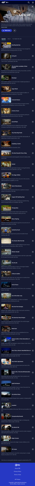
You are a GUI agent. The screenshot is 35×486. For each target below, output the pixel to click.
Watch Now (7, 30)
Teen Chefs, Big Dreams (17, 361)
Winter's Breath (15, 251)
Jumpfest (14, 405)
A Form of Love (15, 111)
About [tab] (9, 39)
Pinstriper (14, 78)
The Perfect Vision (16, 394)
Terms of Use (17, 474)
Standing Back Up (16, 45)
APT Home (17, 479)
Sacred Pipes (15, 121)
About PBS (17, 468)
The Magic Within (16, 175)
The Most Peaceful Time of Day (19, 153)
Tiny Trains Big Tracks (17, 132)
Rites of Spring (15, 219)
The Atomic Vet (15, 427)
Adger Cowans (15, 438)
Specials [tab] (4, 39)
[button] (29, 2)
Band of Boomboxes (17, 186)
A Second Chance (16, 100)
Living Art (14, 56)
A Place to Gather (16, 273)
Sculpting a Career (16, 143)
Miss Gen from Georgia (17, 306)
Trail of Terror (15, 284)
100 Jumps (14, 449)
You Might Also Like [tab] (16, 39)
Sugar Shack (15, 89)
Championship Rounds (17, 416)
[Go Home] (32, 6)
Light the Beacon (16, 383)
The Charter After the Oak (18, 240)
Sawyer (13, 164)
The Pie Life (14, 262)
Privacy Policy (17, 471)
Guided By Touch (16, 230)
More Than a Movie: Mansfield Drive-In (21, 350)
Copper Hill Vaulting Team (18, 197)
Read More (4, 27)
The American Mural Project (18, 317)
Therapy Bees (15, 208)
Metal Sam (14, 328)
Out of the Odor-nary (17, 295)
